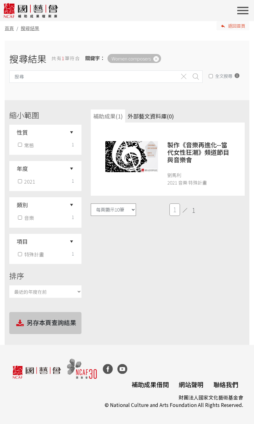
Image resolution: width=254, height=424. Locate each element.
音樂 (29, 217)
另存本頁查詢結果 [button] (51, 322)
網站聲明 (191, 384)
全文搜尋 (223, 76)
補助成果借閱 (150, 384)
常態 (29, 145)
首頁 (9, 28)
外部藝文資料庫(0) (151, 116)
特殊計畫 (34, 254)
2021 (29, 181)
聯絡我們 (225, 384)
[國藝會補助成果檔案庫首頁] (31, 10)
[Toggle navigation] (244, 10)
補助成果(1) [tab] (108, 116)
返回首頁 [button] (236, 26)
